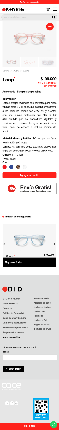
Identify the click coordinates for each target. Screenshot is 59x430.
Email (7, 351)
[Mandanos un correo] (16, 403)
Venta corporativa (11, 337)
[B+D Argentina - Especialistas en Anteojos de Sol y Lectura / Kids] (19, 9)
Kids (16, 70)
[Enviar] (54, 17)
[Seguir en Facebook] (7, 403)
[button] (48, 9)
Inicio (6, 70)
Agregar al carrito (29, 175)
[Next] (55, 244)
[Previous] (4, 244)
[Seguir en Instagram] (12, 403)
